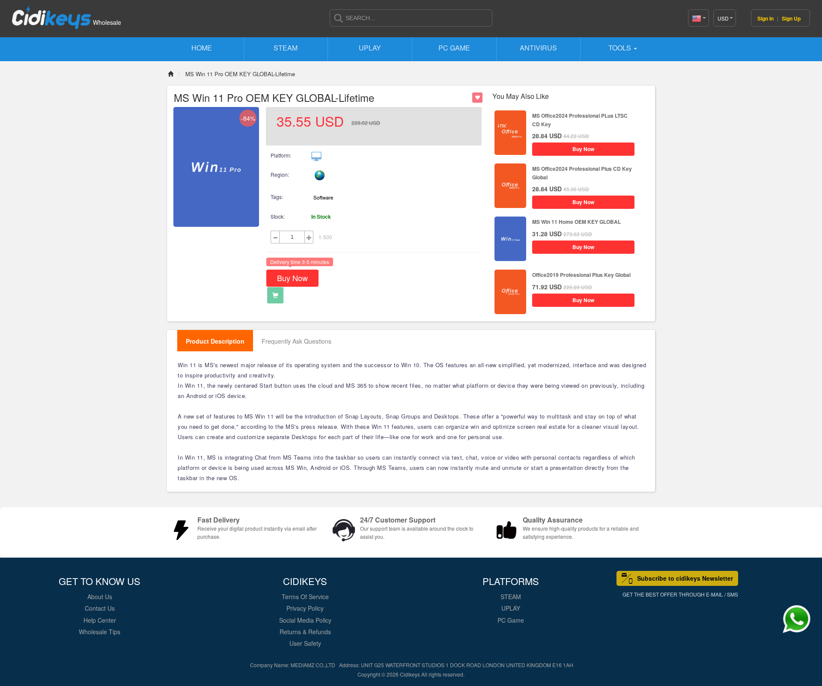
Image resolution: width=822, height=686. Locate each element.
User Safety (305, 643)
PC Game (454, 48)
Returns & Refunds (305, 631)
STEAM (286, 48)
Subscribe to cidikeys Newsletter (685, 578)
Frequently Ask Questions (296, 341)
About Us (99, 596)
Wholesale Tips (99, 631)
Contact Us (100, 608)
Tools (620, 48)
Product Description (215, 341)
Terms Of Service (305, 596)
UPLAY (370, 48)
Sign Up (791, 18)
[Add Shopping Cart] (275, 295)
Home (201, 48)
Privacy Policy (305, 608)
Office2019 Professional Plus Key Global (581, 275)
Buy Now (292, 277)
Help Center (99, 620)
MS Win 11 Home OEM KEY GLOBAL (576, 222)
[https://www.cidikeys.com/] (51, 13)
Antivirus (538, 48)
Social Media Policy (305, 620)
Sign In (766, 18)
